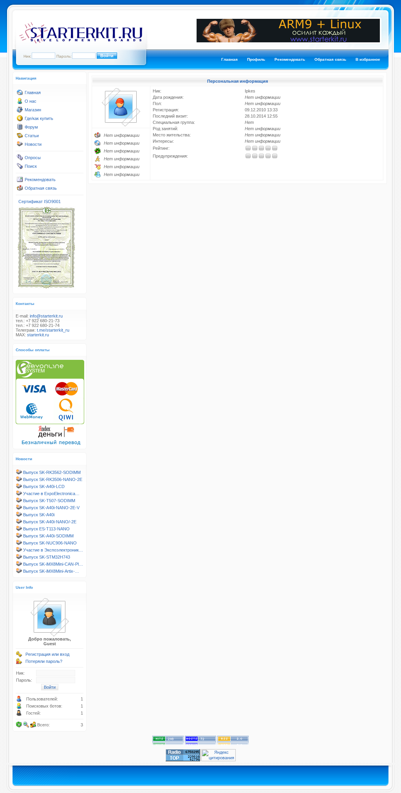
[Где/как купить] (20, 120)
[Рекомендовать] (20, 181)
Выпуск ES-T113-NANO (46, 528)
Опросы (33, 157)
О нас (30, 101)
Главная (229, 59)
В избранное (368, 59)
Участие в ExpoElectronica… (51, 493)
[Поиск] (20, 167)
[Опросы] (20, 159)
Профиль (256, 59)
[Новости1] (20, 145)
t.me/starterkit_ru (53, 330)
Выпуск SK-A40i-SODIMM (48, 536)
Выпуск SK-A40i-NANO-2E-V (51, 507)
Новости (33, 144)
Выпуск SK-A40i (38, 514)
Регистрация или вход (47, 654)
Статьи (32, 135)
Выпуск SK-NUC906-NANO (50, 543)
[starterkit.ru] (80, 42)
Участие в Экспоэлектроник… (53, 550)
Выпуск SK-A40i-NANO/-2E (49, 521)
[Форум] (20, 128)
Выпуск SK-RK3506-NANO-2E (52, 479)
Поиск (31, 166)
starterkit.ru (38, 334)
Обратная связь (330, 59)
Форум (31, 127)
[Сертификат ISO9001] (46, 288)
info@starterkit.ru (46, 316)
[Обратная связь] (20, 189)
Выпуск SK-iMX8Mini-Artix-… (51, 571)
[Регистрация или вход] (19, 655)
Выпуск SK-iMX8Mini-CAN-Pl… (53, 564)
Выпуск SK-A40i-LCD (44, 486)
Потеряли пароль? (43, 661)
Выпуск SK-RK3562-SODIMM (52, 472)
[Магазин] (20, 111)
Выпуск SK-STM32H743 (46, 557)
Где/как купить (39, 118)
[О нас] (20, 102)
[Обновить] (19, 725)
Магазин (33, 109)
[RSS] (233, 744)
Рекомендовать (290, 59)
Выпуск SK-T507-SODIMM (49, 500)
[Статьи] (20, 137)
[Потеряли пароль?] (19, 663)
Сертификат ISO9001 (39, 201)
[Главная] (20, 94)
